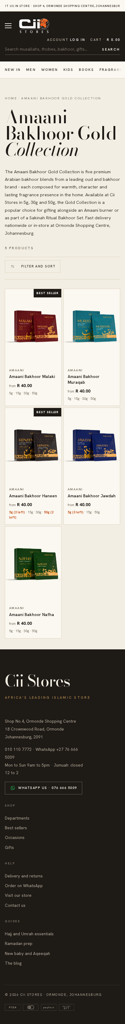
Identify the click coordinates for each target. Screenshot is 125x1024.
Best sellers (16, 827)
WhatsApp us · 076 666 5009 (47, 788)
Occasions (15, 837)
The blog (13, 963)
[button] (105, 40)
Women (49, 69)
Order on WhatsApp (24, 885)
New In (13, 69)
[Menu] (8, 25)
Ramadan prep (18, 943)
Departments (17, 818)
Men (30, 69)
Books (86, 69)
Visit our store (18, 895)
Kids (68, 69)
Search (111, 49)
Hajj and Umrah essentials (29, 933)
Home (11, 98)
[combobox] (51, 49)
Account (66, 40)
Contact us (15, 905)
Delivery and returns (24, 876)
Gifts (9, 847)
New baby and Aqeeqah (27, 953)
